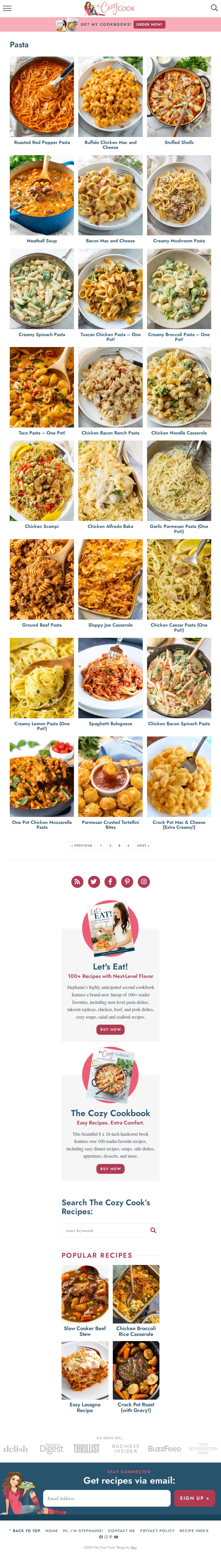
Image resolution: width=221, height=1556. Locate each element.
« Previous (82, 845)
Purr (133, 1547)
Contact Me (121, 1530)
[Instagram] (144, 881)
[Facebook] (111, 881)
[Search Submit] (153, 1230)
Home (51, 1530)
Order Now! (149, 24)
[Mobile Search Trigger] (210, 10)
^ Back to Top (25, 1530)
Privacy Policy (157, 1530)
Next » (143, 845)
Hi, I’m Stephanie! (83, 1530)
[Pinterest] (127, 881)
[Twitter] (94, 881)
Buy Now (110, 1029)
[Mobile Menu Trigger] (8, 10)
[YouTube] (116, 1537)
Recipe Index (194, 1530)
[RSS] (77, 881)
